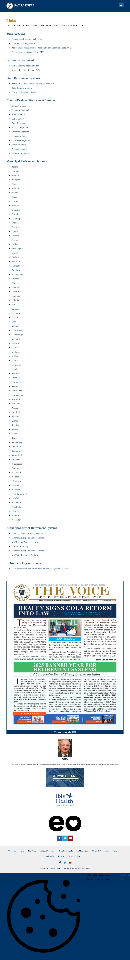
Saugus (15, 438)
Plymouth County (19, 149)
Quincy (15, 421)
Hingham (16, 296)
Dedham (15, 244)
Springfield (17, 455)
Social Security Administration (25, 66)
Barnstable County (20, 106)
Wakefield (16, 472)
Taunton (15, 468)
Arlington (16, 180)
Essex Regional (18, 123)
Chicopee (16, 227)
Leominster (17, 313)
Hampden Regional (20, 132)
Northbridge (17, 399)
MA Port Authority (20, 546)
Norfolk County (19, 144)
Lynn (14, 322)
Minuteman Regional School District (28, 538)
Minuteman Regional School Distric (28, 551)
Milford (15, 356)
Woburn (15, 515)
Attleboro (16, 188)
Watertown (16, 481)
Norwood (16, 403)
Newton (15, 386)
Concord (15, 235)
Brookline (16, 214)
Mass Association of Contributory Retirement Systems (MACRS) (41, 568)
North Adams (17, 390)
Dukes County (18, 119)
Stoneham (16, 459)
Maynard (16, 339)
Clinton (15, 231)
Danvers (15, 240)
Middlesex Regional (21, 140)
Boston (15, 201)
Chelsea (15, 223)
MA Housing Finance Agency (25, 542)
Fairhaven (16, 257)
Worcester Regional (20, 153)
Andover (15, 175)
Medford (15, 343)
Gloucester (16, 283)
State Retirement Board (22, 88)
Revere (15, 429)
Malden (15, 326)
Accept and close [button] (125, 877)
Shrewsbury (17, 442)
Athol (14, 184)
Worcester (16, 520)
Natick (15, 369)
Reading (15, 425)
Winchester (17, 507)
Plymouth (16, 416)
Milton (15, 360)
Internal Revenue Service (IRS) (26, 70)
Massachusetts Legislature (23, 43)
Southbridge (17, 451)
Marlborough (17, 335)
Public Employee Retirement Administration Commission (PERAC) (42, 48)
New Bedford (17, 378)
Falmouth (16, 266)
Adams (15, 167)
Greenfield (16, 287)
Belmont (15, 192)
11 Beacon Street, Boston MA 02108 (75, 868)
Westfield (16, 498)
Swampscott (17, 464)
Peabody (15, 408)
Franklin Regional (20, 127)
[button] (59, 838)
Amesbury (16, 171)
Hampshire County (20, 136)
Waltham (16, 477)
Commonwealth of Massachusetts (27, 39)
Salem (14, 434)
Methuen (16, 352)
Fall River (16, 261)
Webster (15, 485)
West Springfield (19, 494)
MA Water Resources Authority (26, 555)
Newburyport (17, 382)
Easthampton (17, 248)
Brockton (16, 210)
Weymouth (16, 502)
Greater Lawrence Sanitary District (27, 533)
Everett (15, 253)
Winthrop (16, 511)
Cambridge (16, 218)
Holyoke (15, 300)
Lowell (15, 317)
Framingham (17, 274)
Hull (13, 304)
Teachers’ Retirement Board (24, 92)
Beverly (15, 197)
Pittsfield (16, 412)
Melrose (15, 347)
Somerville (16, 446)
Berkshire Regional (20, 110)
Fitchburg (16, 270)
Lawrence (16, 309)
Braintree (16, 205)
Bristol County (18, 114)
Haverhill (16, 291)
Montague (16, 365)
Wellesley (16, 489)
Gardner (15, 279)
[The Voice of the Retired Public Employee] (20, 6)
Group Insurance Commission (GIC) (28, 52)
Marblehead (17, 330)
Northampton (17, 395)
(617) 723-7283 (52, 868)
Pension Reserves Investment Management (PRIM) (34, 83)
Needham (16, 373)
